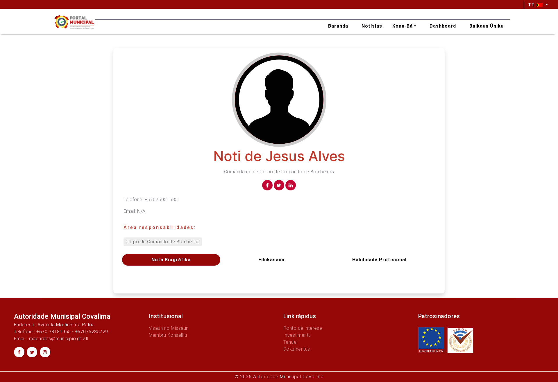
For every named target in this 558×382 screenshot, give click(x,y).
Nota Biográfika (171, 259)
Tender (290, 342)
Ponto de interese (302, 328)
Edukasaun (271, 259)
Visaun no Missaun (169, 328)
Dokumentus (296, 349)
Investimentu (297, 335)
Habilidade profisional (379, 259)
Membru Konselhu (168, 335)
